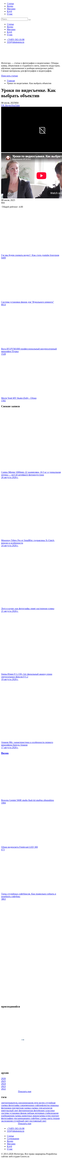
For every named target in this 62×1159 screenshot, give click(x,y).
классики (50, 1110)
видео (42, 1103)
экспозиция (7, 1121)
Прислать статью (9, 76)
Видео (10, 6)
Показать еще (24, 1091)
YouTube (15, 105)
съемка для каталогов (41, 1108)
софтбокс (35, 1118)
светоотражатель (9, 1103)
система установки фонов (14, 1113)
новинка (54, 1105)
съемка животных (24, 1116)
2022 (3, 1089)
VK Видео (6, 105)
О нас (10, 14)
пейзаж (31, 1113)
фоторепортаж (26, 1110)
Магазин (11, 9)
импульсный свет (10, 1110)
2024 (3, 1083)
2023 (3, 1086)
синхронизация (26, 1103)
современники (27, 1105)
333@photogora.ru (15, 42)
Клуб (9, 11)
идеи (48, 1116)
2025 (3, 1081)
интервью (40, 1113)
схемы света (46, 1118)
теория (56, 1118)
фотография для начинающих (16, 1118)
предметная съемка (21, 1108)
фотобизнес (40, 1110)
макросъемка (39, 1116)
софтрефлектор (42, 1105)
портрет (55, 1116)
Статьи (10, 3)
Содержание (13, 1138)
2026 (3, 1078)
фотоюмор (6, 1108)
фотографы (14, 1105)
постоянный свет (37, 1121)
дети (36, 1103)
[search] (29, 19)
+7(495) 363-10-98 (15, 39)
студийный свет (21, 1121)
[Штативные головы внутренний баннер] (31, 1001)
